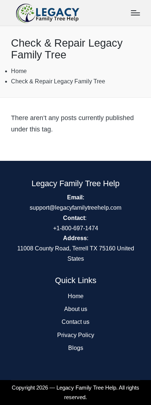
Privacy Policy (75, 335)
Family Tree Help (96, 387)
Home (76, 296)
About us (75, 309)
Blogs (75, 348)
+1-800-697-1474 (75, 228)
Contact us (75, 322)
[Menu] (135, 12)
